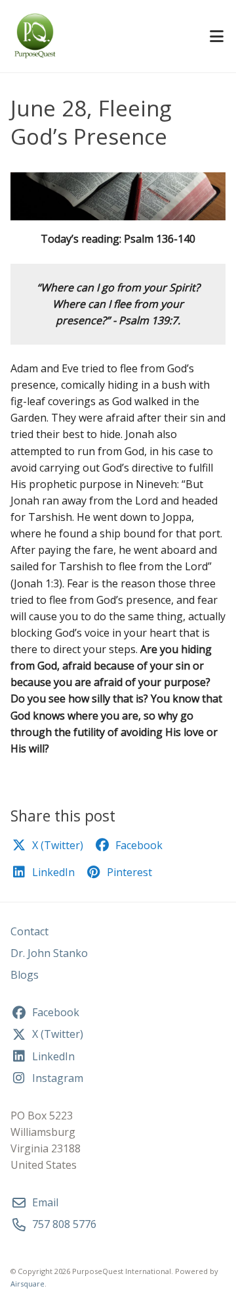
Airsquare (27, 1284)
